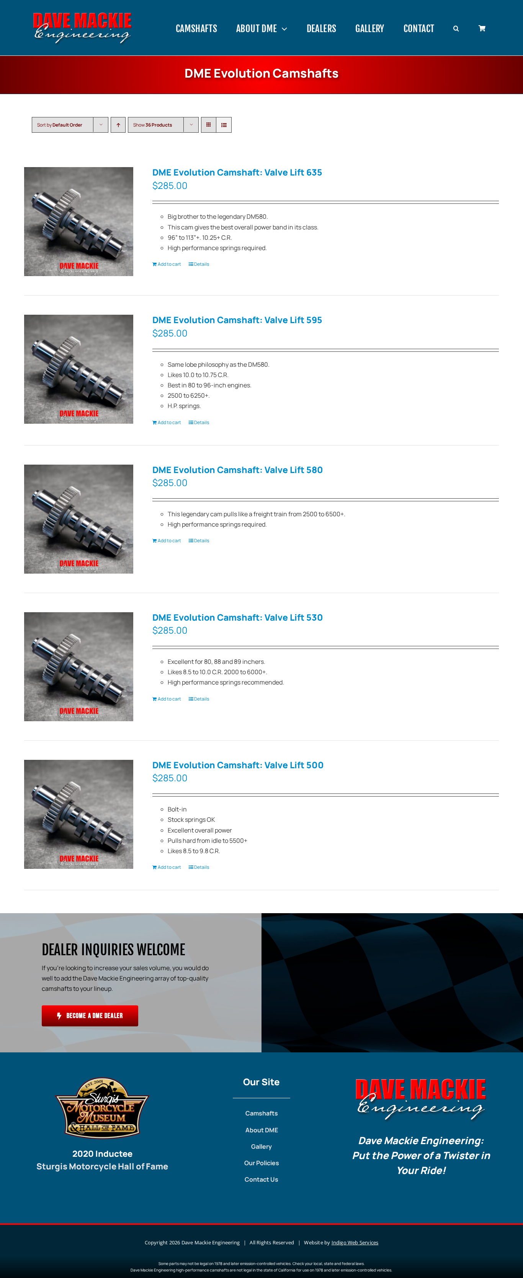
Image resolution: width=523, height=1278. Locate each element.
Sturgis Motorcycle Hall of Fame (102, 1166)
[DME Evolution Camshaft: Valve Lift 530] (78, 666)
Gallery (261, 1146)
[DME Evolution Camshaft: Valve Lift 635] (78, 221)
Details (201, 264)
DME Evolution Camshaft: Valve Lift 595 (237, 320)
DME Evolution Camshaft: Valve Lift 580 (237, 469)
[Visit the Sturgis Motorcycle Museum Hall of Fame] (102, 1080)
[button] (456, 29)
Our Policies (261, 1163)
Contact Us (261, 1179)
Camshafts (261, 1113)
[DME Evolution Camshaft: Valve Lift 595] (78, 369)
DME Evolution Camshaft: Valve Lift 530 (237, 617)
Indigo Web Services (355, 1242)
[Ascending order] (118, 125)
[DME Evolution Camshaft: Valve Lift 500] (78, 814)
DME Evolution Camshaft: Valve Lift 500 (238, 765)
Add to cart (169, 264)
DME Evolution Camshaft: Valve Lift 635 (237, 172)
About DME (261, 1130)
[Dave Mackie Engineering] (82, 14)
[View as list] (223, 124)
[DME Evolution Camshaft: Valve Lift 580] (78, 519)
